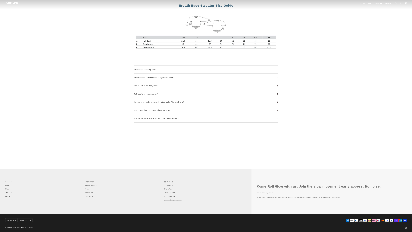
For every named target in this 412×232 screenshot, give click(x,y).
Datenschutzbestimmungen (323, 197)
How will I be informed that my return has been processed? (156, 118)
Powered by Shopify (25, 228)
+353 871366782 (169, 196)
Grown (9, 228)
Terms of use (89, 193)
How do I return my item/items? (146, 86)
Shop (7, 189)
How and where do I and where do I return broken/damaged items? (159, 102)
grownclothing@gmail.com (173, 200)
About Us (8, 193)
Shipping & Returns (91, 185)
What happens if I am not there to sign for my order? (154, 77)
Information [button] (89, 182)
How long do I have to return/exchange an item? (152, 110)
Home (7, 185)
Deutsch (10, 220)
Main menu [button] (9, 182)
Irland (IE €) (24, 220)
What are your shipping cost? (145, 69)
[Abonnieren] (404, 193)
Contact (8, 196)
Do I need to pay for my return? (146, 94)
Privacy (87, 189)
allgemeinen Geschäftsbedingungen (302, 197)
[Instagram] (406, 228)
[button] (369, 3)
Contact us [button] (168, 182)
